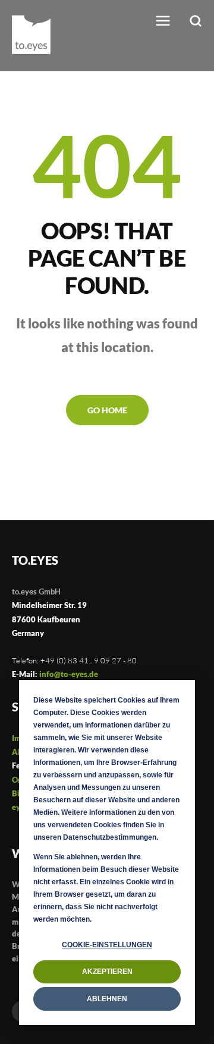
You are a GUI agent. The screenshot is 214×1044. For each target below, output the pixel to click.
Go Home (107, 410)
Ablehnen (107, 999)
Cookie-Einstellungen (107, 945)
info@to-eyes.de (68, 674)
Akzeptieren (107, 971)
